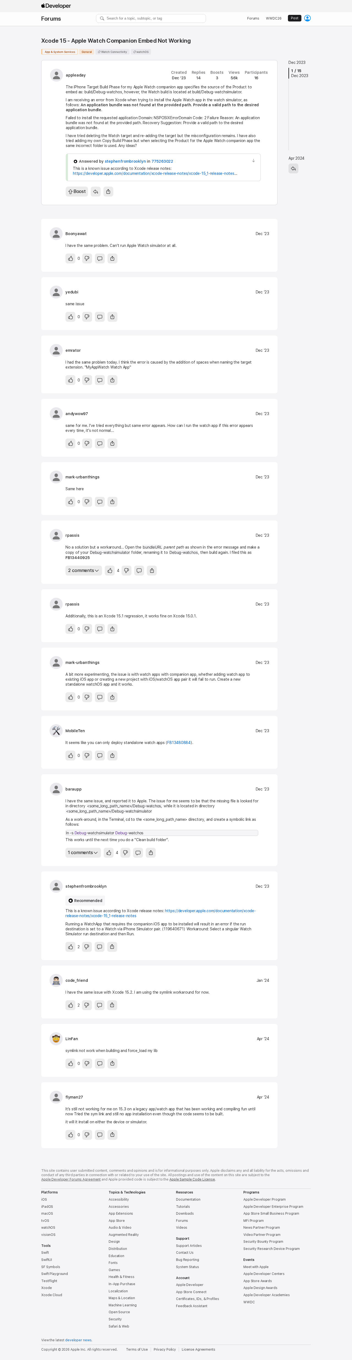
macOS (47, 1213)
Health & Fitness (121, 1277)
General (87, 51)
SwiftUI (46, 1260)
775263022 (162, 161)
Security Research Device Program (271, 1249)
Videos (181, 1228)
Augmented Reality (124, 1235)
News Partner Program (261, 1228)
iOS (44, 1199)
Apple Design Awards (260, 1288)
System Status (187, 1267)
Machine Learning (123, 1305)
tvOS (45, 1221)
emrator (73, 350)
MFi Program (253, 1221)
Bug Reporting (187, 1260)
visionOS (48, 1235)
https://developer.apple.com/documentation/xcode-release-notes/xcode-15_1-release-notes (153, 173)
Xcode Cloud (51, 1295)
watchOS (142, 51)
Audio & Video (120, 1228)
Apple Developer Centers (264, 1274)
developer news (78, 1340)
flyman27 (74, 1097)
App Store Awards (257, 1281)
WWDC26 (273, 18)
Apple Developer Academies (266, 1295)
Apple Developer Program (264, 1199)
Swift (45, 1253)
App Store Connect (191, 1292)
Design (114, 1242)
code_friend (76, 980)
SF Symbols (50, 1267)
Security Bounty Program (263, 1242)
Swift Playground (54, 1274)
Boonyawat (76, 233)
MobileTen (75, 731)
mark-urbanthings (82, 477)
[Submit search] (102, 19)
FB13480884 (179, 742)
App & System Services (60, 51)
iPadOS (47, 1207)
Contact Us (185, 1253)
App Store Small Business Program (271, 1213)
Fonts (113, 1263)
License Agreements (198, 1349)
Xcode (46, 1288)
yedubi (71, 292)
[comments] (100, 258)
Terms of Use (137, 1349)
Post (294, 18)
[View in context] (253, 160)
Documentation (188, 1199)
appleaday (76, 75)
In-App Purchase (122, 1284)
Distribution (118, 1249)
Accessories (119, 1207)
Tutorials (183, 1207)
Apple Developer (190, 1285)
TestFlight (49, 1281)
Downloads (185, 1213)
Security (115, 1319)
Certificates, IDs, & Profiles (197, 1299)
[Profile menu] (307, 18)
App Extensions (121, 1213)
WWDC (249, 1302)
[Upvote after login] (70, 258)
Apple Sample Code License (192, 1179)
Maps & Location (122, 1298)
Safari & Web (119, 1326)
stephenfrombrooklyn (125, 161)
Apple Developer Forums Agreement (71, 1179)
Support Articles (189, 1246)
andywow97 (76, 413)
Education (116, 1256)
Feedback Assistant (191, 1306)
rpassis (72, 535)
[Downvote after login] (87, 258)
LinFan (71, 1039)
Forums (51, 18)
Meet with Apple (256, 1267)
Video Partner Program (261, 1235)
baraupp (73, 789)
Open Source (119, 1312)
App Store (117, 1221)
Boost (79, 191)
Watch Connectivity (113, 51)
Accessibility (119, 1199)
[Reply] (96, 192)
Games (114, 1270)
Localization (118, 1291)
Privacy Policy (165, 1349)
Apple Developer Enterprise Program (273, 1207)
